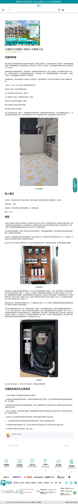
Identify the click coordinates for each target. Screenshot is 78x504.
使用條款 (46, 482)
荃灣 (56, 482)
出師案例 (14, 52)
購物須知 (33, 482)
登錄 (63, 10)
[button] (3, 9)
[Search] (59, 10)
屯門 (51, 482)
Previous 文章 (12, 445)
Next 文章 (66, 445)
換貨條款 (40, 482)
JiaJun (19, 434)
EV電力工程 (8, 52)
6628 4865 (47, 2)
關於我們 (15, 482)
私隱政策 (27, 482)
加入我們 (21, 482)
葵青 (60, 482)
